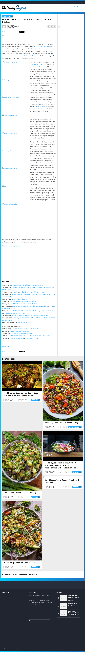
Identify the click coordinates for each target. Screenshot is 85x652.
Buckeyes (45, 306)
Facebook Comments (28, 574)
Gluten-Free (7, 16)
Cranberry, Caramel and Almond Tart (24, 318)
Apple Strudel (6, 290)
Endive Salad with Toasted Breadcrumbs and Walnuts (27, 285)
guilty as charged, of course (41, 46)
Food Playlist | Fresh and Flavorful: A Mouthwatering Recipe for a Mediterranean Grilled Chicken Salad (60, 465)
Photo (15, 26)
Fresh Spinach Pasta (32, 338)
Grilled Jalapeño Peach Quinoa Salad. (19, 562)
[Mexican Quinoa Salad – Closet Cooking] (63, 391)
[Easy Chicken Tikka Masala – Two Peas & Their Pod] (44, 477)
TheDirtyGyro (11, 25)
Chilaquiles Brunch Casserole (20, 329)
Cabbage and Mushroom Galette (20, 315)
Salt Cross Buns (22, 322)
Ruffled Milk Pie (37, 329)
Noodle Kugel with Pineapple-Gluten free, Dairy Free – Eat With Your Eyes (73, 598)
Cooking (75, 472)
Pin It (3, 32)
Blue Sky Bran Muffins (17, 338)
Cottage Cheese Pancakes (40, 315)
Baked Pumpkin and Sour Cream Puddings (25, 304)
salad (18, 26)
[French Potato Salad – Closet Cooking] (22, 461)
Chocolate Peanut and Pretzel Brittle (33, 292)
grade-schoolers (40, 107)
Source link (5, 347)
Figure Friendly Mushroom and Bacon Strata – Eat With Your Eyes (73, 613)
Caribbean (34, 400)
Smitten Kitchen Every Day (27, 56)
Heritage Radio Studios (37, 67)
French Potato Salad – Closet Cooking (19, 492)
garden (41, 74)
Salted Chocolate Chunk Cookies (41, 336)
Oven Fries (16, 292)
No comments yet (9, 574)
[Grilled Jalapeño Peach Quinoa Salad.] (22, 530)
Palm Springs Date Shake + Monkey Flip (22, 333)
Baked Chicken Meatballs (47, 311)
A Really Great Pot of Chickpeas (20, 331)
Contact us (30, 648)
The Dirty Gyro (14, 648)
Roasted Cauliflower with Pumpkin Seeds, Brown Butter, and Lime (31, 287)
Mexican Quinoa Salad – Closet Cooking (61, 422)
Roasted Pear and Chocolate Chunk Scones (23, 301)
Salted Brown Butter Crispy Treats (15, 313)
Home (22, 648)
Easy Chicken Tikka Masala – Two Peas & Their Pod (62, 481)
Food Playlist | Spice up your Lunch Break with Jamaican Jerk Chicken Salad (21, 394)
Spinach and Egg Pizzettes (19, 299)
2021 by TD (80, 648)
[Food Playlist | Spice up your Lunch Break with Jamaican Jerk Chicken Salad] (22, 376)
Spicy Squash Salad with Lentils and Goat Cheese (26, 306)
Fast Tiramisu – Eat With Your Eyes (72, 604)
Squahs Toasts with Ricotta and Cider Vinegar (25, 294)
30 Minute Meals (74, 427)
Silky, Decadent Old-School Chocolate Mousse (25, 311)
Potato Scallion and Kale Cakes (20, 336)
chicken (75, 487)
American (34, 567)
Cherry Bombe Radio (36, 64)
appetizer (34, 497)
